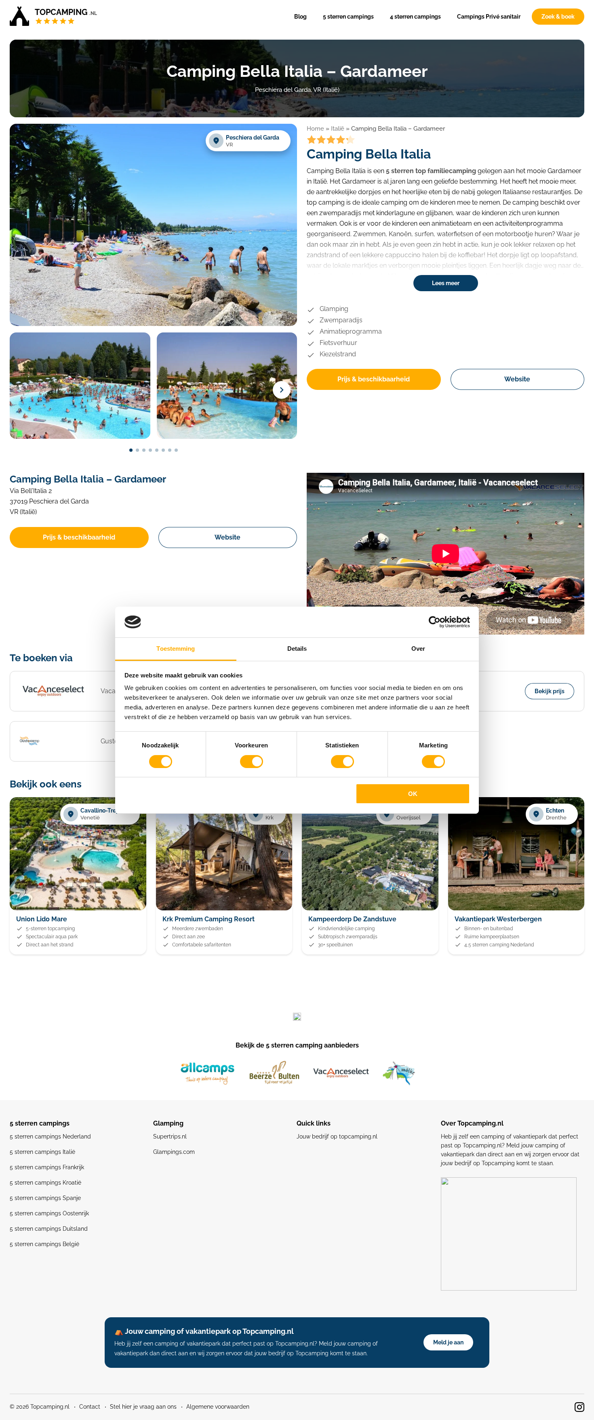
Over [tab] (418, 648)
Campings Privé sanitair (488, 16)
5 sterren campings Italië (42, 1152)
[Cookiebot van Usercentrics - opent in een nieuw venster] (434, 622)
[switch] (251, 761)
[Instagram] (579, 1407)
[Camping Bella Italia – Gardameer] (153, 324)
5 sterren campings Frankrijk (47, 1167)
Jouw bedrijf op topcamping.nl (337, 1136)
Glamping (168, 1123)
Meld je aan (448, 1342)
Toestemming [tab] (175, 648)
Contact (89, 1406)
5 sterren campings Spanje (45, 1198)
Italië (337, 128)
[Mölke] (399, 1073)
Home (315, 128)
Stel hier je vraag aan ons (143, 1406)
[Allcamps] (207, 1073)
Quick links (314, 1123)
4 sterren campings (415, 16)
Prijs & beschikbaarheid (373, 379)
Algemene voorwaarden (217, 1406)
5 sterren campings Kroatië (45, 1182)
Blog (300, 16)
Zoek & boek (558, 16)
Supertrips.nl (170, 1136)
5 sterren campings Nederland (50, 1136)
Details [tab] (297, 648)
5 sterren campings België (44, 1244)
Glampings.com (174, 1152)
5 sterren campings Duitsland (49, 1228)
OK (412, 793)
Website (517, 379)
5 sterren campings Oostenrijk (49, 1213)
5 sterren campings (348, 16)
